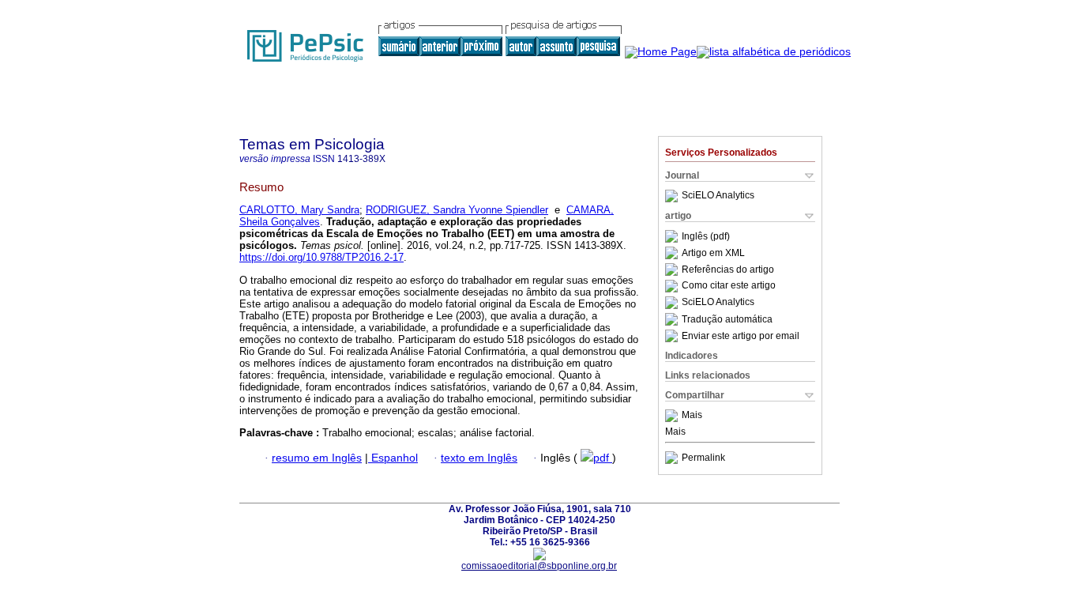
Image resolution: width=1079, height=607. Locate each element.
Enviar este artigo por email (740, 335)
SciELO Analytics (718, 196)
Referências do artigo (728, 269)
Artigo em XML (713, 252)
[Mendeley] (673, 415)
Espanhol (393, 458)
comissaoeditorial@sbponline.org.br (539, 565)
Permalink (703, 457)
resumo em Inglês (317, 458)
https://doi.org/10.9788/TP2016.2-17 (321, 257)
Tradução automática (727, 319)
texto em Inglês (479, 458)
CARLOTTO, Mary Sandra (299, 210)
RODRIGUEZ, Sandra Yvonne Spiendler (457, 210)
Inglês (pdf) (706, 236)
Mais (692, 415)
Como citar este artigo (729, 286)
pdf (602, 458)
